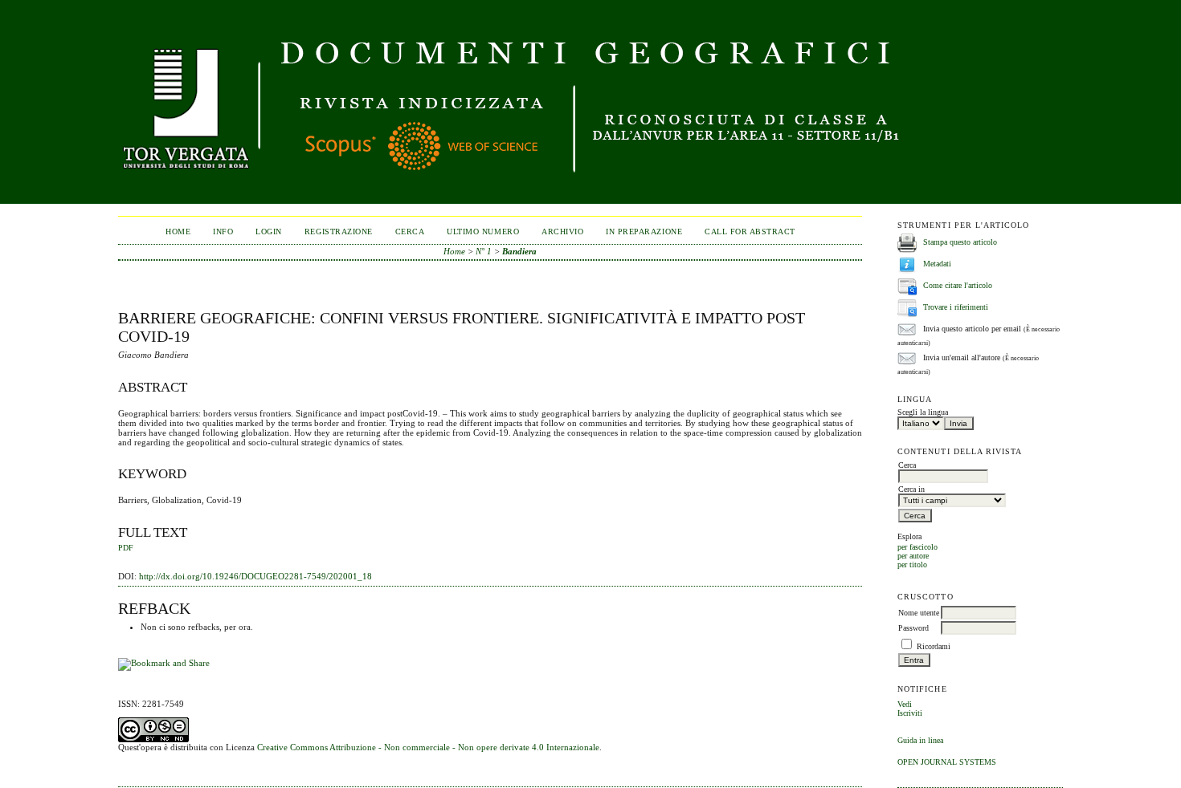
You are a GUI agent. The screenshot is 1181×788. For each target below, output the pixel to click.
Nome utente (918, 612)
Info (223, 231)
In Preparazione (644, 231)
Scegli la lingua (922, 412)
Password (913, 627)
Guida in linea (920, 740)
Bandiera (519, 251)
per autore (913, 555)
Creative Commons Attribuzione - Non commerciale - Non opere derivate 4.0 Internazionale (428, 747)
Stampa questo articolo (960, 242)
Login (268, 231)
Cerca (410, 231)
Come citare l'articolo (957, 285)
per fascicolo (917, 546)
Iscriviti (909, 713)
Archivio (562, 231)
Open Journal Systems (946, 762)
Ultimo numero (483, 231)
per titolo (912, 564)
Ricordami (933, 646)
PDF (125, 548)
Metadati (937, 263)
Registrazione (338, 231)
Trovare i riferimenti (955, 307)
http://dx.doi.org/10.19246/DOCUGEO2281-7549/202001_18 (255, 576)
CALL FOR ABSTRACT (750, 231)
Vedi (904, 704)
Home (178, 231)
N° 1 (484, 251)
